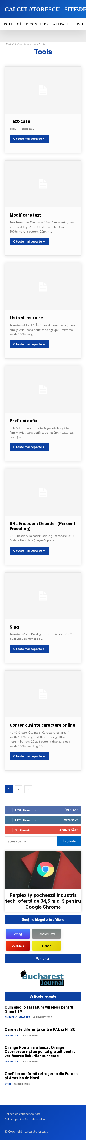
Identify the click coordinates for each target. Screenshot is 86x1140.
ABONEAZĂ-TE (68, 830)
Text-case (20, 121)
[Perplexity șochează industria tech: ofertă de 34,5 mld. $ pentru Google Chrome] (43, 870)
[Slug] (43, 596)
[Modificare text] (43, 184)
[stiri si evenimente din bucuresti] (43, 979)
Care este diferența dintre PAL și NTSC (40, 1029)
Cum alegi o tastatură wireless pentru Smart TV (39, 1009)
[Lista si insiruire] (43, 286)
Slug (14, 627)
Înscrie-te (69, 841)
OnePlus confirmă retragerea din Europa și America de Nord (41, 1075)
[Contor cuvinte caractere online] (43, 694)
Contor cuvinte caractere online (42, 725)
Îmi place (71, 810)
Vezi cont (71, 820)
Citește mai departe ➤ (29, 138)
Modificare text (25, 215)
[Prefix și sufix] (43, 389)
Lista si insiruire (26, 317)
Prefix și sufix (23, 420)
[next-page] (28, 789)
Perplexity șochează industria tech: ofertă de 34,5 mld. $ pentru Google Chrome (43, 901)
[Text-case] (43, 90)
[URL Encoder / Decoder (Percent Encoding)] (43, 492)
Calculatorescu (26, 44)
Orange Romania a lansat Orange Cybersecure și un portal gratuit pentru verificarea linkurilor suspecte (40, 1051)
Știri (8, 1083)
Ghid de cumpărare (17, 1017)
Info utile (11, 1035)
